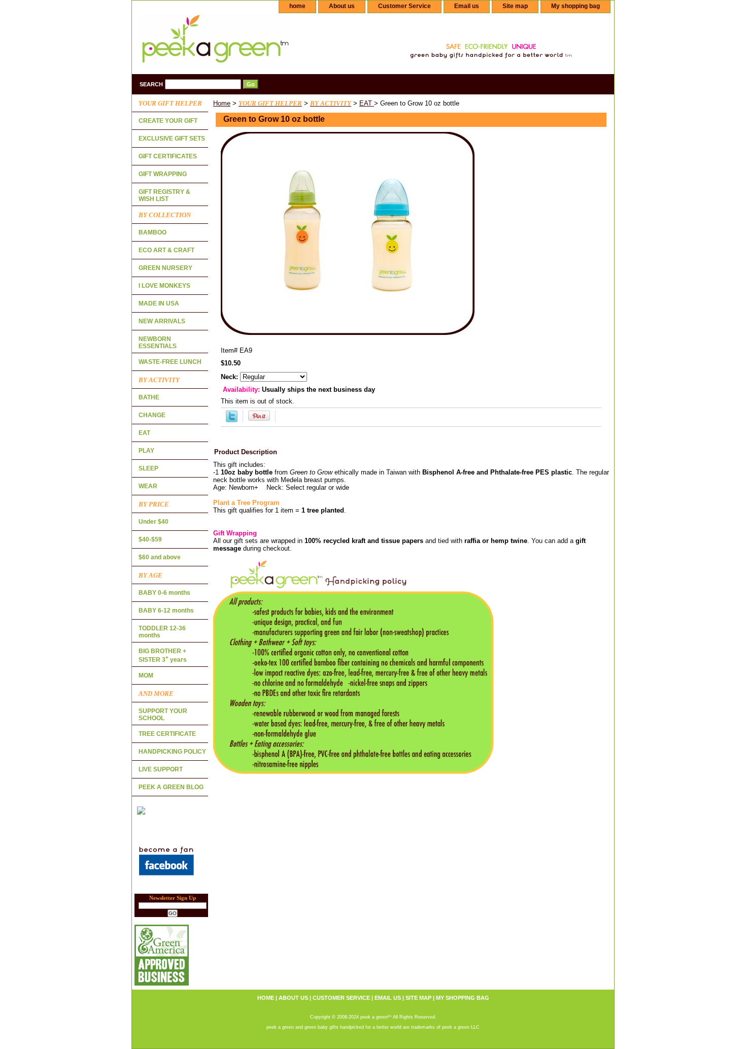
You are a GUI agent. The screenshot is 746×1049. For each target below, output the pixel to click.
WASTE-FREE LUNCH (170, 361)
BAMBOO (152, 232)
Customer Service (404, 6)
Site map (515, 6)
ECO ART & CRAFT (166, 250)
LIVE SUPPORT (161, 769)
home (297, 6)
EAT (366, 103)
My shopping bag (575, 6)
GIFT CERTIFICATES (168, 156)
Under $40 (153, 521)
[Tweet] (232, 420)
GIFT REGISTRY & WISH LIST (164, 195)
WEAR (148, 486)
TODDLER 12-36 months (162, 632)
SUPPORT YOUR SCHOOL (163, 714)
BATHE (149, 397)
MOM (146, 675)
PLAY (146, 450)
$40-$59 (150, 539)
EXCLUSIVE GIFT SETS (172, 138)
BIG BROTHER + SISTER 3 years (163, 655)
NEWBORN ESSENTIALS (158, 342)
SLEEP (148, 468)
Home (221, 103)
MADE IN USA (159, 303)
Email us (466, 6)
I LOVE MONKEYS (164, 285)
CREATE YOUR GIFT (168, 120)
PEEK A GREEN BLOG (171, 787)
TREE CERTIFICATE (167, 733)
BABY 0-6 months (164, 592)
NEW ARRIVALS (162, 321)
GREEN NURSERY (165, 268)
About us (342, 6)
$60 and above (160, 557)
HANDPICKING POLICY (172, 751)
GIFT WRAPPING (163, 174)
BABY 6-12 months (166, 610)
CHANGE (152, 415)
